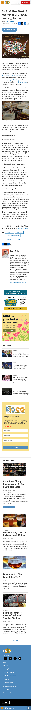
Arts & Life (9, 232)
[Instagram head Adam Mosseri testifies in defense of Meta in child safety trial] (7, 353)
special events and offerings (11, 75)
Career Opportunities (8, 672)
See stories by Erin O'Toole (18, 282)
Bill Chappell (6, 539)
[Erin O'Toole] (5, 253)
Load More (15, 640)
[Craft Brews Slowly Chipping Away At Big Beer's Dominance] (14, 469)
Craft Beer (19, 232)
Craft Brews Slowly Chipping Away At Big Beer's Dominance (13, 484)
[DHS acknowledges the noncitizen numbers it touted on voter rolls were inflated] (7, 391)
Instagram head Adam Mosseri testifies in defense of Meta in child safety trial (21, 354)
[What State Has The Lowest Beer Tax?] (14, 562)
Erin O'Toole (10, 21)
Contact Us (6, 689)
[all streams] (29, 708)
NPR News (15, 350)
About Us (5, 665)
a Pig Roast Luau (21, 82)
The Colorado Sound (8, 693)
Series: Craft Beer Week (13, 235)
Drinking (17, 239)
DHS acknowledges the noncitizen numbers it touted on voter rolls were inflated (21, 393)
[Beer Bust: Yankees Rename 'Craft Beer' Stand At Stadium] (14, 600)
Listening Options (7, 669)
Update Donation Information (10, 686)
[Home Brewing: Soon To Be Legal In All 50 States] (14, 520)
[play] (2, 708)
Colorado (9, 239)
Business (5, 572)
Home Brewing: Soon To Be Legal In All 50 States (15, 534)
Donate (26, 2)
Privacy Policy (6, 679)
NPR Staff (5, 490)
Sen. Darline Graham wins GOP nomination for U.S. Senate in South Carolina (20, 367)
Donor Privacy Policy (8, 682)
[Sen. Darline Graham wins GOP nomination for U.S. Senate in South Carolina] (7, 365)
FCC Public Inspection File (9, 675)
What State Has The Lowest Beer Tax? (12, 576)
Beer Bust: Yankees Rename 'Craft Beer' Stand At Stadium (12, 615)
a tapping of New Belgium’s (13, 80)
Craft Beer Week (23, 228)
